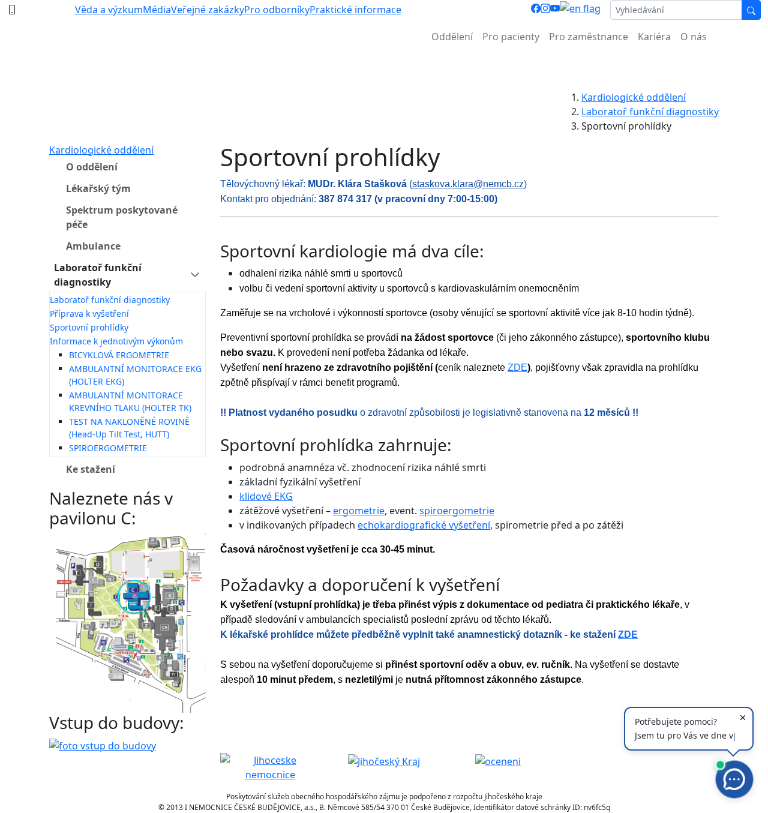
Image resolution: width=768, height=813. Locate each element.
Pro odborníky (277, 9)
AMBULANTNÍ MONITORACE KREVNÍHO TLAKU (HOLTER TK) (130, 401)
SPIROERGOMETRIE (108, 448)
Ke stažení (90, 469)
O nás (693, 36)
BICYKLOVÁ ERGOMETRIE (119, 355)
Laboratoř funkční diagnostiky (650, 111)
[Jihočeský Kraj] (384, 760)
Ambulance (93, 246)
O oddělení (92, 166)
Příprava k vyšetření (89, 313)
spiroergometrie (456, 510)
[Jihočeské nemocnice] (270, 766)
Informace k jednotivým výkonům (116, 341)
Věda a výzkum (109, 9)
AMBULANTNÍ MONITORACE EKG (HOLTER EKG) (135, 375)
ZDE (517, 367)
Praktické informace (355, 9)
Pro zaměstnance (588, 36)
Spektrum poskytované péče (122, 217)
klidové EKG (266, 496)
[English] (580, 10)
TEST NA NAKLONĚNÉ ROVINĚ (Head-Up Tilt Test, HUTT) (129, 428)
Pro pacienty (510, 36)
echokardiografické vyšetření (424, 525)
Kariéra (654, 36)
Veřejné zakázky (207, 9)
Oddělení (452, 36)
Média (157, 9)
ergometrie (359, 510)
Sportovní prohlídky (89, 327)
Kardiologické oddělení (633, 97)
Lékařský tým (98, 188)
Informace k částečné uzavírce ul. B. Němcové (384, 66)
